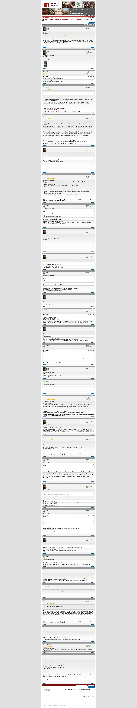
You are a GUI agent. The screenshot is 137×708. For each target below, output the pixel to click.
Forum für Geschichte (46, 19)
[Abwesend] (48, 71)
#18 (93, 395)
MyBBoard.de (50, 705)
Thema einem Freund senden (47, 690)
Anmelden (47, 17)
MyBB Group (63, 705)
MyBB (56, 705)
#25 (93, 554)
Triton (47, 87)
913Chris (49, 644)
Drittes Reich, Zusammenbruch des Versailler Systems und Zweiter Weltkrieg (69, 19)
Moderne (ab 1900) (53, 19)
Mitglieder (86, 15)
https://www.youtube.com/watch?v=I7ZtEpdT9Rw (50, 109)
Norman (47, 28)
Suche (82, 15)
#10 (93, 253)
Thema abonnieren (46, 691)
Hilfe (94, 15)
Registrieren (52, 17)
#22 (93, 483)
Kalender (90, 15)
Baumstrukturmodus (87, 24)
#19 (93, 418)
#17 (93, 379)
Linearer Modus (92, 24)
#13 (93, 308)
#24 (93, 536)
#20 (93, 435)
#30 (93, 642)
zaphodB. (48, 570)
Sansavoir (48, 116)
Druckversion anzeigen (47, 689)
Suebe (48, 176)
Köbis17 (44, 71)
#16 (93, 366)
